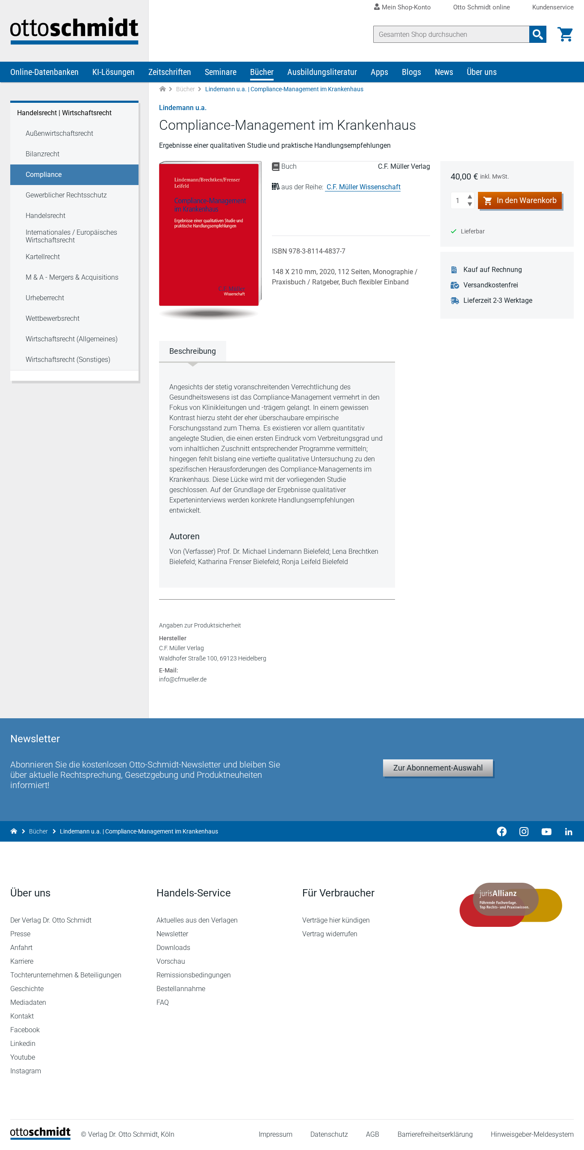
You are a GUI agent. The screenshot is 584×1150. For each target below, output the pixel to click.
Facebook (25, 1030)
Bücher (262, 72)
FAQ (162, 1002)
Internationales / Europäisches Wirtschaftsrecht (71, 236)
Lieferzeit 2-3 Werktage (497, 300)
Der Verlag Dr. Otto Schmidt (50, 920)
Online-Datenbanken (44, 72)
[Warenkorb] (565, 34)
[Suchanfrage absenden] (537, 34)
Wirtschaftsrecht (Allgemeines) (72, 339)
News (444, 72)
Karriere (21, 961)
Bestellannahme (180, 989)
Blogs (411, 72)
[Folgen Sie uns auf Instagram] (524, 831)
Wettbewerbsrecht (53, 318)
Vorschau (170, 961)
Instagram (25, 1071)
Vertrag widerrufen (329, 934)
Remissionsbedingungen (193, 975)
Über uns (482, 72)
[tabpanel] (277, 474)
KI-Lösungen (113, 72)
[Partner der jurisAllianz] (511, 905)
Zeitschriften (169, 72)
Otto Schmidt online (481, 7)
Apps (379, 72)
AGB (372, 1134)
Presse (20, 934)
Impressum (275, 1134)
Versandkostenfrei (490, 285)
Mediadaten (28, 1002)
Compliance (44, 174)
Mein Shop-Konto (406, 7)
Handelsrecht (45, 216)
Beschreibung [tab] (192, 350)
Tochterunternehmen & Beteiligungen (65, 975)
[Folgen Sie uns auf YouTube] (546, 831)
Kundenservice (553, 7)
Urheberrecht (45, 298)
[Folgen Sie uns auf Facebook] (502, 831)
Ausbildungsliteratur (322, 72)
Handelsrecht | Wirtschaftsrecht (64, 113)
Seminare (220, 72)
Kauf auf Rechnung (492, 270)
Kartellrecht (43, 257)
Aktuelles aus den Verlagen (197, 920)
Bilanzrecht (42, 154)
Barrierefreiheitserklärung (435, 1134)
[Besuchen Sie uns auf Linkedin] (566, 831)
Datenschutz (329, 1134)
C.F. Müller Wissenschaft (364, 187)
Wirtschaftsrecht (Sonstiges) (68, 359)
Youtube (22, 1057)
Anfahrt (21, 948)
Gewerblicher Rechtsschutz (66, 195)
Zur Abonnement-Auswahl (438, 767)
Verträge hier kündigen (336, 920)
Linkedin (22, 1043)
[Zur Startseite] (162, 89)
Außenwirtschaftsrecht (59, 133)
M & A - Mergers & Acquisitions (72, 277)
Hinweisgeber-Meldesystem (532, 1134)
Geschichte (27, 989)
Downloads (173, 948)
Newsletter (172, 934)
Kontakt (22, 1016)
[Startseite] (40, 1137)
